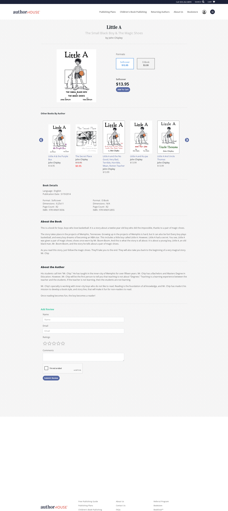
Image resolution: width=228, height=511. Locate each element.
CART (210, 2)
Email (45, 325)
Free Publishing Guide (88, 501)
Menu (213, 11)
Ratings (46, 337)
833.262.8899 (185, 2)
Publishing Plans (107, 11)
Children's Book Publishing (133, 11)
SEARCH (198, 2)
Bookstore (192, 11)
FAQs (118, 509)
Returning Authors (160, 11)
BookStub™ (158, 509)
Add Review (47, 309)
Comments (48, 350)
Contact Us (120, 505)
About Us (178, 11)
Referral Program (161, 501)
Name (46, 314)
